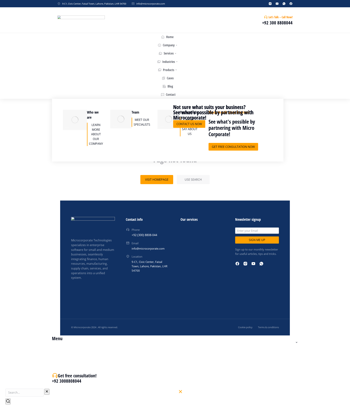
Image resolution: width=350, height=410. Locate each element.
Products (69, 153)
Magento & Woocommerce (82, 146)
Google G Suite (73, 301)
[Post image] (112, 124)
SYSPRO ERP (71, 198)
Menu (57, 338)
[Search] (8, 401)
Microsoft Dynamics (77, 250)
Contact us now (189, 124)
